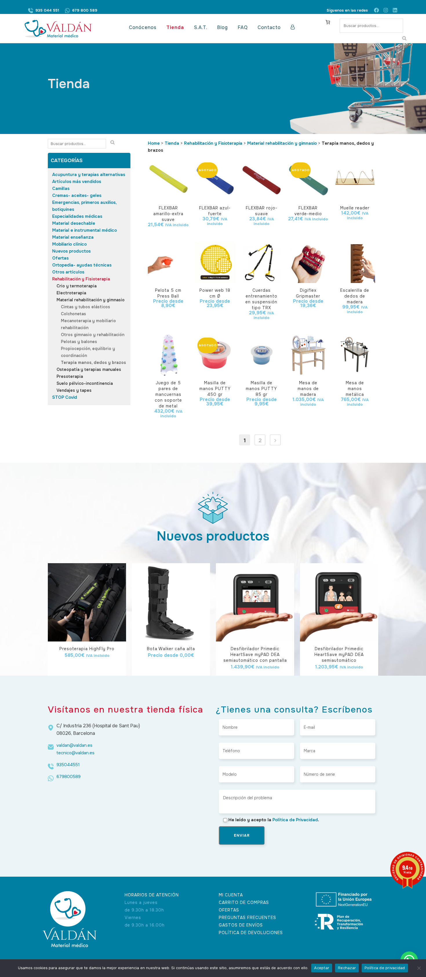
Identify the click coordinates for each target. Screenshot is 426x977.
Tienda (172, 143)
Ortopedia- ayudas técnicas (82, 265)
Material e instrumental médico (84, 230)
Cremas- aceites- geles (76, 195)
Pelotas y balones (79, 341)
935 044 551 (47, 10)
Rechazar (347, 967)
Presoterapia (70, 376)
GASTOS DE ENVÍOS (241, 925)
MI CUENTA (231, 895)
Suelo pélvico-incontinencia (85, 383)
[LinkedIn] (395, 10)
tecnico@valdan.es (75, 753)
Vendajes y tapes (74, 390)
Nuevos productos (71, 251)
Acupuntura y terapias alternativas (88, 174)
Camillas (61, 188)
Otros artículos (68, 272)
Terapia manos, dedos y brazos (93, 362)
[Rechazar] (419, 968)
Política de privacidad (385, 967)
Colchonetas (73, 313)
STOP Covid (64, 397)
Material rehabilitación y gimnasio (91, 299)
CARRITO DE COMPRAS (244, 902)
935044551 (68, 765)
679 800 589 (84, 10)
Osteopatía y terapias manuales (89, 369)
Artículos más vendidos (76, 181)
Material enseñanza (73, 237)
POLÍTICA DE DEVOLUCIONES (251, 932)
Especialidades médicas (77, 216)
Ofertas (60, 258)
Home (154, 143)
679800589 (69, 777)
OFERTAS (229, 910)
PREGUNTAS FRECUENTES (247, 917)
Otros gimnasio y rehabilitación (92, 334)
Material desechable (73, 223)
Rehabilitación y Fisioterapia (81, 279)
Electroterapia (71, 293)
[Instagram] (386, 10)
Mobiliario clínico (69, 244)
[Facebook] (376, 10)
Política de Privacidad (295, 820)
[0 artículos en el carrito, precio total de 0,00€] (327, 22)
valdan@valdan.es (74, 745)
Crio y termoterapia (77, 286)
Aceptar (321, 967)
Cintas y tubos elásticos (85, 306)
